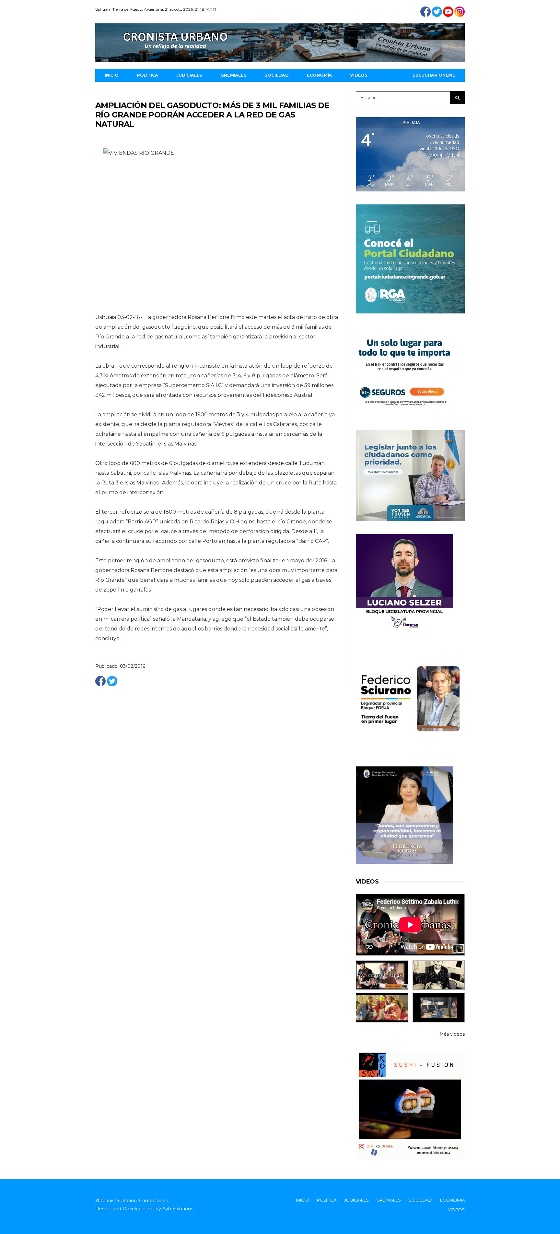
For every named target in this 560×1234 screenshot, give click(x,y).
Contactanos (153, 1200)
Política (147, 75)
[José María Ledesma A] (439, 1007)
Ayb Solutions (177, 1209)
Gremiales (233, 75)
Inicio (112, 75)
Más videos (452, 1034)
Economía (319, 75)
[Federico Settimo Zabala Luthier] (382, 975)
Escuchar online (434, 75)
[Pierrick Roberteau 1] (439, 975)
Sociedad (276, 75)
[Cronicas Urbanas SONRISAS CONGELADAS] (382, 1007)
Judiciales (189, 75)
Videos (359, 75)
